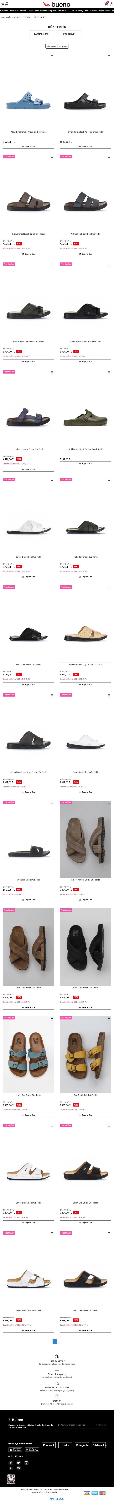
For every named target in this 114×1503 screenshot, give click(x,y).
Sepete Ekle (30, 146)
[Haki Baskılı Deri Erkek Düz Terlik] (28, 301)
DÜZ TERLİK (69, 34)
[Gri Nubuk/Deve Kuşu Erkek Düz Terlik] (28, 731)
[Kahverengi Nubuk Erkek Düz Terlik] (28, 193)
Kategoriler (82, 1445)
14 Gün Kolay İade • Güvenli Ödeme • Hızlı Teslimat (81, 10)
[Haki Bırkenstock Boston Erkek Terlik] (85, 408)
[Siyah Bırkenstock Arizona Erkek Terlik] (85, 91)
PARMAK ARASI (41, 34)
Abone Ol (101, 1424)
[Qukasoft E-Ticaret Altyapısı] (57, 1500)
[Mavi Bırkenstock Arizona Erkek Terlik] (28, 91)
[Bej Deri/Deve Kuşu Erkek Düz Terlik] (85, 624)
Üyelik (65, 1445)
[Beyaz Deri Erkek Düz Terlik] (28, 516)
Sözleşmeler (99, 1445)
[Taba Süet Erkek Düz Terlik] (28, 947)
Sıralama (63, 46)
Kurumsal (48, 1445)
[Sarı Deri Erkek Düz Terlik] (85, 1054)
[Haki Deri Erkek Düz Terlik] (85, 516)
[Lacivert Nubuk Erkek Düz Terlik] (28, 408)
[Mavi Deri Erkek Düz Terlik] (28, 1054)
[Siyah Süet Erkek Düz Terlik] (85, 947)
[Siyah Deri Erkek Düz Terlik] (28, 624)
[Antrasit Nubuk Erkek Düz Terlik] (85, 193)
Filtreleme (51, 46)
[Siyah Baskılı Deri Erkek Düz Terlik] (85, 301)
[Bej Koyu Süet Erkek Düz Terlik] (85, 839)
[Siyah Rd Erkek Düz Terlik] (28, 839)
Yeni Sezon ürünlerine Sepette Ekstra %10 (35, 10)
